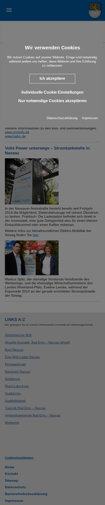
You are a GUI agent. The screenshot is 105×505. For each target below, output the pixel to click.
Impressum (90, 118)
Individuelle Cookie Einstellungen (52, 92)
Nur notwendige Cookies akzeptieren (52, 101)
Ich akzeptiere (52, 78)
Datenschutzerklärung (62, 118)
